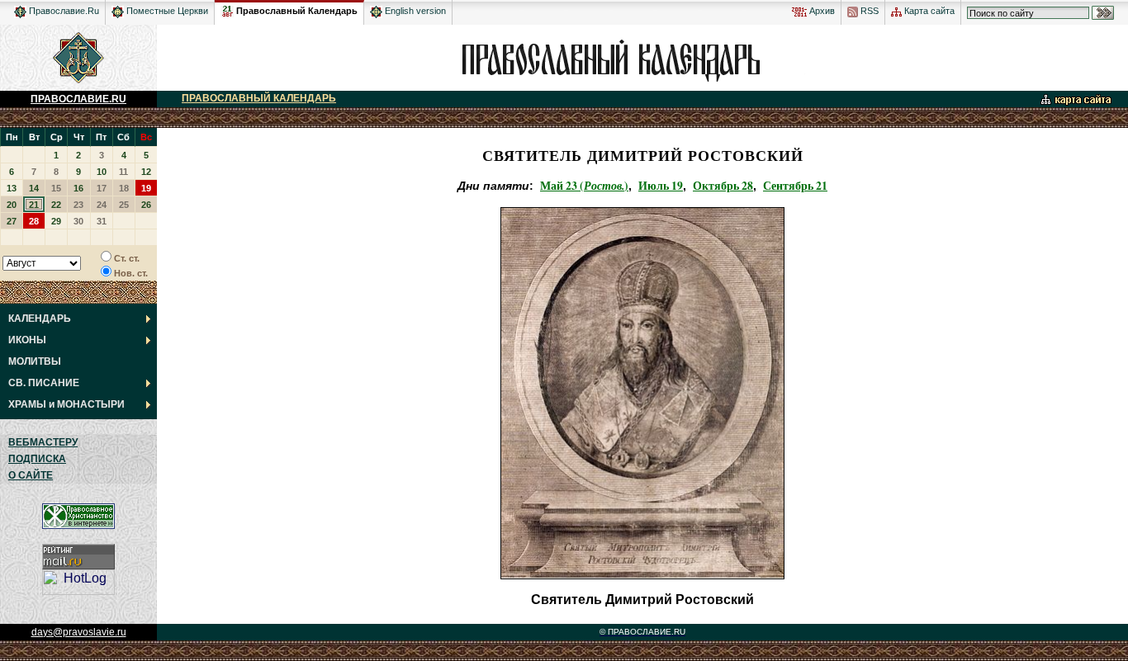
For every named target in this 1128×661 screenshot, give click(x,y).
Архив (821, 11)
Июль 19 (660, 185)
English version (414, 11)
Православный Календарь (297, 11)
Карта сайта (928, 11)
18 (124, 188)
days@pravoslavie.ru (78, 632)
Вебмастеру (43, 442)
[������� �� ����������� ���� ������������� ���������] (227, 8)
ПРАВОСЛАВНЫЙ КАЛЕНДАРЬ (259, 98)
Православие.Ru (62, 11)
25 (124, 205)
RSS (868, 11)
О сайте (30, 475)
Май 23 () (584, 185)
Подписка (37, 459)
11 (123, 172)
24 (102, 205)
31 (102, 221)
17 (102, 188)
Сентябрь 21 (795, 185)
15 (56, 188)
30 (78, 221)
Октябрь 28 (723, 185)
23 (78, 205)
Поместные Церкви (166, 11)
